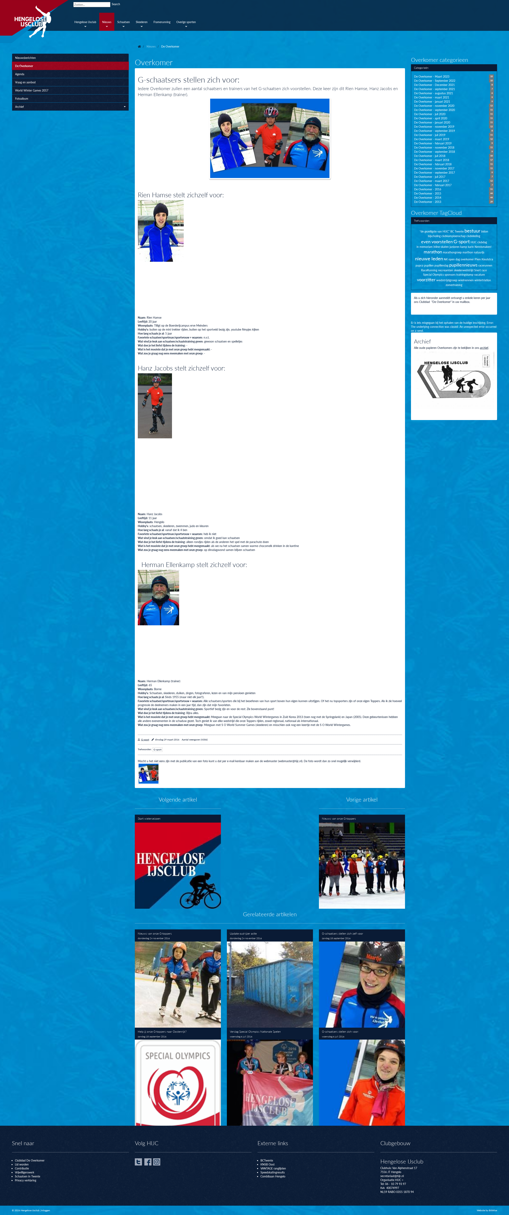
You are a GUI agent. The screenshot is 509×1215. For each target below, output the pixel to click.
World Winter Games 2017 (31, 90)
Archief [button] (19, 107)
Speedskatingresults (272, 1172)
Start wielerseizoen (178, 862)
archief (484, 348)
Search (116, 4)
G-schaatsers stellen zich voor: (362, 1077)
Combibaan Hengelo (272, 1176)
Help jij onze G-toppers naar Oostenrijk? (178, 1077)
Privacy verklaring (25, 1180)
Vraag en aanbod (25, 82)
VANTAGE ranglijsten (273, 1168)
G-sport (145, 739)
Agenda (19, 74)
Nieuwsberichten (25, 58)
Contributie (22, 1168)
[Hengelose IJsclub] (40, 21)
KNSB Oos (267, 1164)
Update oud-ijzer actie (270, 978)
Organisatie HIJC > (391, 1180)
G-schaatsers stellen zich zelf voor (362, 978)
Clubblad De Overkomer (30, 1160)
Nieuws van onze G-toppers (362, 862)
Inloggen (45, 1210)
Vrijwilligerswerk (24, 1172)
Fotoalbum (21, 98)
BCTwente (266, 1160)
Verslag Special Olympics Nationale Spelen (270, 1077)
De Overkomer (24, 66)
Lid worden (22, 1164)
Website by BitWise (487, 1210)
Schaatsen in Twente (27, 1176)
